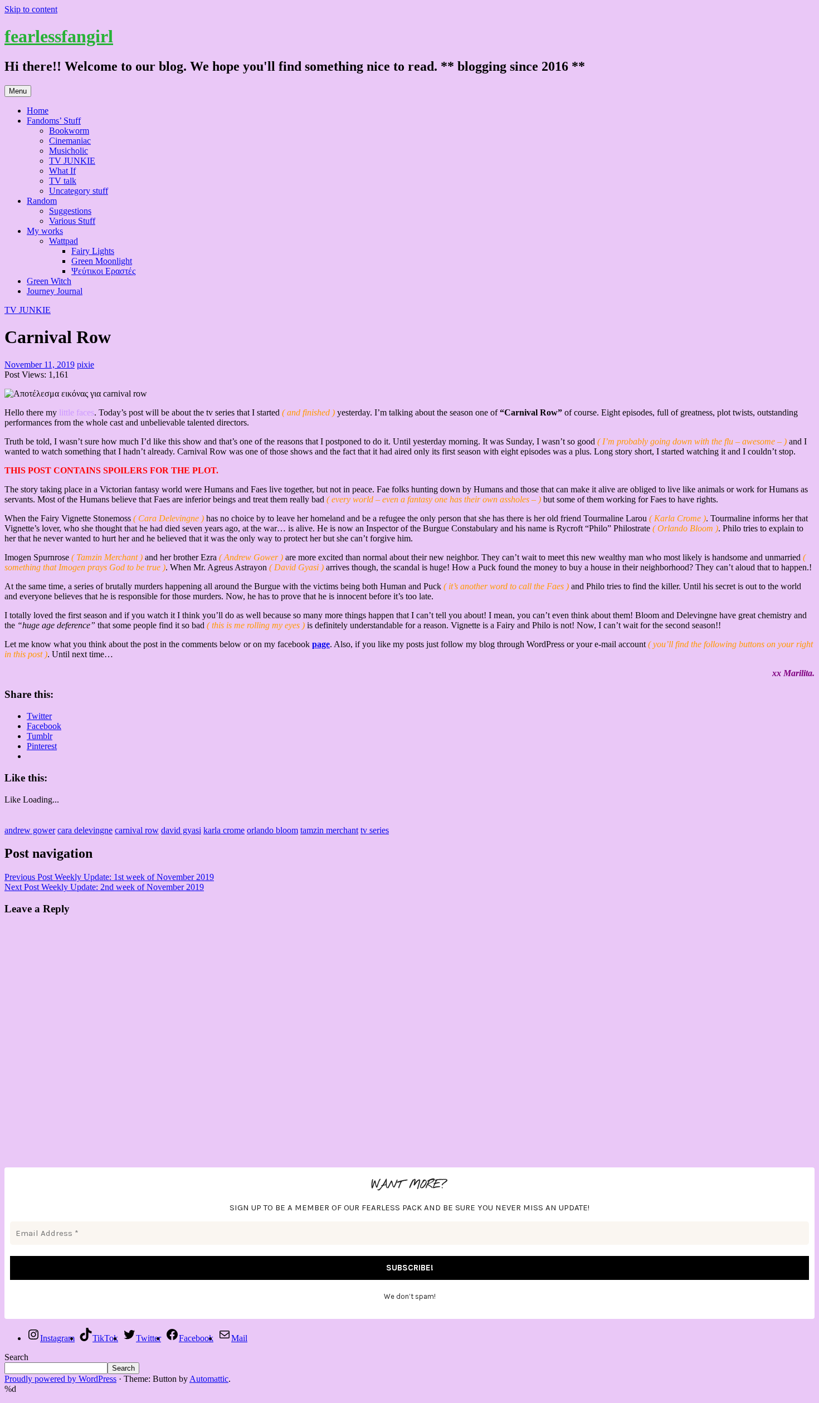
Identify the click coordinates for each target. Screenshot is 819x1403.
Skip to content (30, 9)
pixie (85, 364)
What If (62, 170)
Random (42, 201)
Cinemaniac (70, 140)
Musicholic (68, 150)
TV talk (62, 180)
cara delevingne (85, 830)
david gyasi (181, 830)
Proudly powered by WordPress (60, 1379)
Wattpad (63, 241)
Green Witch (49, 281)
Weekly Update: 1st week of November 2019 (109, 877)
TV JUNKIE (72, 160)
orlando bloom (272, 830)
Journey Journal (54, 291)
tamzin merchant (329, 830)
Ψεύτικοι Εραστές (103, 271)
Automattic (208, 1379)
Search (16, 1357)
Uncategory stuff (78, 190)
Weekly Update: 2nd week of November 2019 (104, 887)
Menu (18, 91)
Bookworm (69, 130)
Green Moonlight (101, 261)
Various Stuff (72, 221)
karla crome (224, 830)
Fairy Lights (92, 251)
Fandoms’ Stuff (54, 120)
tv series (374, 830)
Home (37, 110)
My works (45, 231)
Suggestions (70, 211)
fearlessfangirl (58, 36)
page (321, 644)
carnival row (137, 830)
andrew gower (29, 830)
